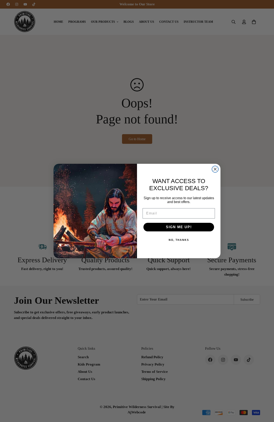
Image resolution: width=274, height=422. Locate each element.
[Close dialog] (215, 169)
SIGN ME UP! (179, 227)
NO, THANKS (179, 239)
